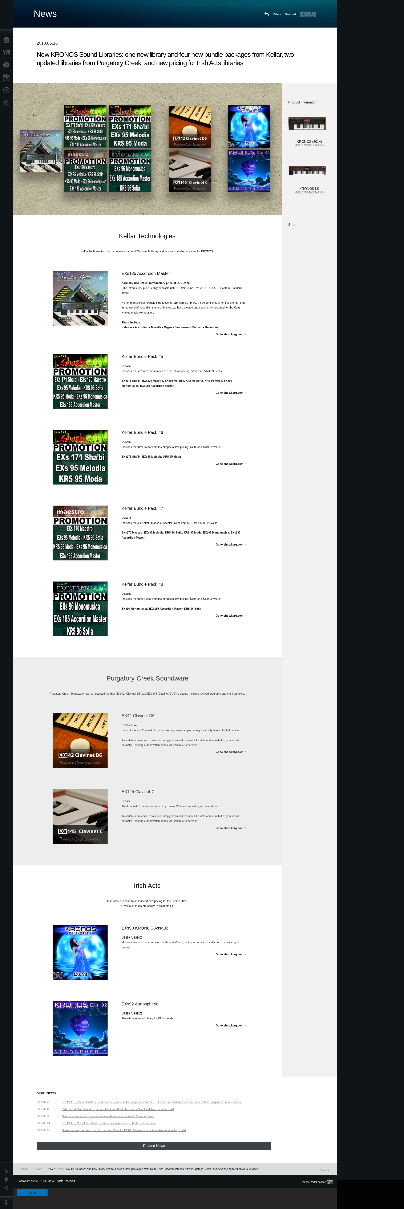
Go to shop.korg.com (229, 334)
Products (7, 52)
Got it (32, 1192)
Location (7, 1179)
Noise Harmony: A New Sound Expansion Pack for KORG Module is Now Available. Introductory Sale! (124, 1130)
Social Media (7, 1188)
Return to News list (284, 14)
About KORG (7, 1202)
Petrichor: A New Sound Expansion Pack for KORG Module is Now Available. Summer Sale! (118, 1109)
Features (7, 65)
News (7, 1171)
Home (7, 40)
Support (7, 90)
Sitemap (325, 1170)
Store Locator (7, 103)
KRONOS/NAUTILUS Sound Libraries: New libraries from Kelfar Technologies (109, 1123)
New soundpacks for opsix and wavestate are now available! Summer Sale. (108, 1116)
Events (7, 78)
